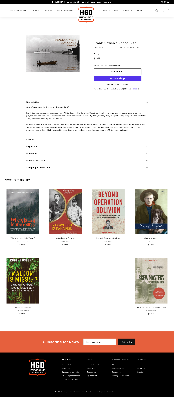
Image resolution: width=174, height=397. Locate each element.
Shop (139, 10)
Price (96, 54)
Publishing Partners (70, 379)
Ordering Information (71, 372)
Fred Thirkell (99, 47)
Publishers (127, 10)
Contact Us (67, 365)
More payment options (117, 84)
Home (36, 10)
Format (30, 139)
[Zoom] (53, 53)
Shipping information (38, 167)
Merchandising (118, 368)
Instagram (141, 368)
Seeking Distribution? (121, 376)
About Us (47, 10)
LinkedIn (140, 372)
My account (92, 376)
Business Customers (109, 10)
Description (33, 102)
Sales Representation (71, 376)
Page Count (32, 146)
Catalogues (117, 372)
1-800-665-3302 (18, 10)
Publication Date (35, 160)
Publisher (31, 153)
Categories (91, 372)
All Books (91, 368)
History (25, 179)
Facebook (141, 365)
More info (107, 2)
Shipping (97, 65)
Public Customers (65, 10)
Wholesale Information (121, 365)
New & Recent (93, 365)
